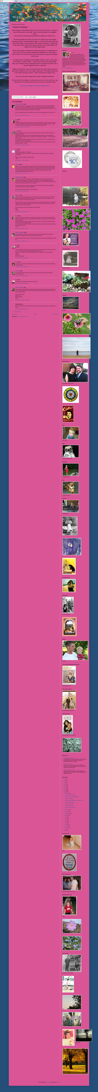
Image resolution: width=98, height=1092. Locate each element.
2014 (65, 782)
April (66, 822)
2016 (65, 779)
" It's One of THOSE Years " (70, 795)
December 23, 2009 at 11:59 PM (22, 144)
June (66, 818)
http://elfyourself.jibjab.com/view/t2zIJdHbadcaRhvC (35, 85)
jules (16, 279)
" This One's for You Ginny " (69, 769)
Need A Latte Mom (19, 287)
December (67, 793)
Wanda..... (17, 195)
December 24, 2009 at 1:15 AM (21, 173)
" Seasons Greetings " (69, 798)
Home (35, 314)
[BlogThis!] (31, 97)
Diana (16, 215)
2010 (65, 790)
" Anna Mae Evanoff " (69, 804)
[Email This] (29, 97)
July (66, 817)
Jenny (16, 262)
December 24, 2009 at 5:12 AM (21, 191)
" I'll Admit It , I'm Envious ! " (70, 807)
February (67, 826)
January (66, 827)
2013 (65, 784)
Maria (16, 149)
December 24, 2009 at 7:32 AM (21, 241)
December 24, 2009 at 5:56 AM (21, 211)
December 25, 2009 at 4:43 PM (21, 309)
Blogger (57, 1082)
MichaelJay (48, 1082)
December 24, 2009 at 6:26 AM (21, 228)
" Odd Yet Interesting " (69, 805)
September (67, 813)
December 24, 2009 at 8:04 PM (21, 283)
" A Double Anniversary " (69, 758)
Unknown (17, 164)
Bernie (16, 131)
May (66, 820)
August (66, 815)
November (67, 809)
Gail (16, 245)
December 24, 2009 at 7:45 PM (21, 275)
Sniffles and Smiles (19, 104)
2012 (65, 786)
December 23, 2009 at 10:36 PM (22, 115)
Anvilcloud (17, 270)
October (66, 811)
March (66, 824)
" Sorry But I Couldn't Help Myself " (72, 796)
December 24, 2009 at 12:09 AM (22, 160)
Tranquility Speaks (19, 177)
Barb (16, 119)
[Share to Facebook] (34, 97)
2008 (65, 830)
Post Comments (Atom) (22, 316)
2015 (65, 781)
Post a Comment (17, 311)
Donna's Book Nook (19, 232)
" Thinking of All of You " (69, 802)
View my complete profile (67, 67)
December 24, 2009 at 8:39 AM (21, 257)
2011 (65, 788)
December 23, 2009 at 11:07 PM (22, 126)
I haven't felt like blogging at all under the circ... (74, 800)
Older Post (55, 314)
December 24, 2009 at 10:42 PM (22, 300)
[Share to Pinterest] (35, 97)
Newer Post (14, 314)
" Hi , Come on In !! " (68, 763)
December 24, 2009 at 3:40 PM (21, 266)
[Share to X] (32, 97)
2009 (65, 791)
